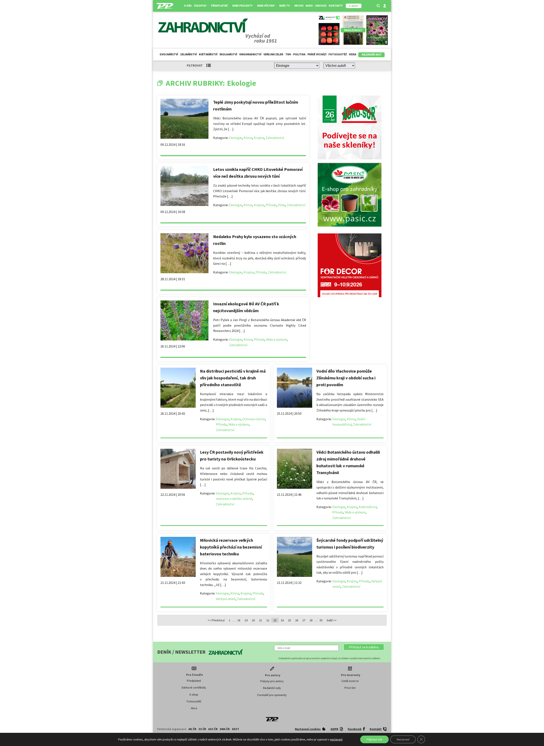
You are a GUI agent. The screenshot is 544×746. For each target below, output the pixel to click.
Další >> (332, 620)
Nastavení (403, 739)
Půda (281, 205)
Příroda (271, 205)
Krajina (259, 138)
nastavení (336, 739)
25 (289, 620)
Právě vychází (316, 54)
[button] (364, 647)
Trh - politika (295, 54)
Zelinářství (188, 54)
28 (311, 620)
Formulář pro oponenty (272, 695)
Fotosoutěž (338, 54)
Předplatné (194, 681)
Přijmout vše (374, 739)
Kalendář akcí (371, 54)
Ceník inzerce (350, 681)
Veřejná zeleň (273, 54)
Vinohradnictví (250, 54)
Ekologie (235, 138)
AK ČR (192, 729)
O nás (188, 5)
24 (282, 620)
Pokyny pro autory (272, 681)
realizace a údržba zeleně (234, 498)
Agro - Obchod (316, 5)
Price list (350, 688)
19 (246, 620)
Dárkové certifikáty (194, 687)
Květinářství (208, 54)
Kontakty (336, 5)
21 (260, 620)
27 (303, 620)
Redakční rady (272, 688)
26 (296, 620)
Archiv (298, 5)
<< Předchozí (216, 620)
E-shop (194, 694)
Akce (194, 708)
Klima (248, 138)
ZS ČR (202, 729)
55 (321, 620)
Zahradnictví (275, 138)
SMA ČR (225, 729)
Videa (352, 54)
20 (253, 620)
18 (238, 620)
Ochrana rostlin (253, 419)
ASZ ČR (213, 729)
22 (267, 620)
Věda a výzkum (276, 339)
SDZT (235, 729)
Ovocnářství (169, 54)
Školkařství (228, 54)
